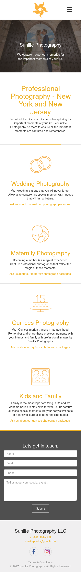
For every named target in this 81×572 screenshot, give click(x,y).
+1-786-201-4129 (41, 537)
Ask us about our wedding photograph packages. (40, 204)
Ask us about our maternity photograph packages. (40, 274)
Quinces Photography (40, 322)
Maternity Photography (40, 253)
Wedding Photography (40, 183)
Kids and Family (40, 396)
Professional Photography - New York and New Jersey (40, 99)
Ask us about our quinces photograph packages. (40, 347)
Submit (40, 508)
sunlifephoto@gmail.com (40, 541)
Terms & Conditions (40, 562)
